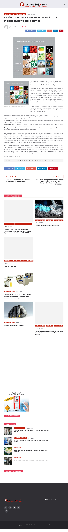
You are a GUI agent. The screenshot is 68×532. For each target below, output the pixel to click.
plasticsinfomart (14, 27)
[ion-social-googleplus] (10, 507)
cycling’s (50, 220)
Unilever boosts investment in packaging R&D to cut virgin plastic (31, 441)
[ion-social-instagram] (18, 507)
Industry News (27, 224)
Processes (21, 14)
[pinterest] (61, 30)
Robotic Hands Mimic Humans (14, 325)
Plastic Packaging (20, 438)
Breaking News (10, 14)
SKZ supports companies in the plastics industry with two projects (31, 450)
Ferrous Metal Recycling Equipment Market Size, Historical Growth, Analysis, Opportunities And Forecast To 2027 (17, 231)
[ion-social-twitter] (14, 507)
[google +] (49, 30)
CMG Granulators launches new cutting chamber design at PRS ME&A (31, 431)
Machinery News (28, 261)
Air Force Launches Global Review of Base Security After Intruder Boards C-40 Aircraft (49, 333)
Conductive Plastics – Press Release (47, 226)
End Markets (58, 220)
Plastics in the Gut (10, 266)
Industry (18, 224)
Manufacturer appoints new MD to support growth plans (31, 460)
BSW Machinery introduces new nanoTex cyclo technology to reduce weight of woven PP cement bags (17, 296)
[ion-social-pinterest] (6, 511)
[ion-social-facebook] (5, 507)
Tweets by (48, 503)
